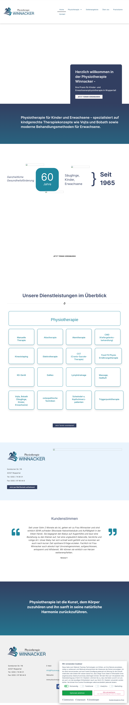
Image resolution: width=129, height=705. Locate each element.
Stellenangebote (92, 10)
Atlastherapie (50, 337)
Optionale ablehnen (77, 693)
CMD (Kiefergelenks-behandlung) (106, 337)
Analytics (103, 686)
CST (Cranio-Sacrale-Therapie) (79, 357)
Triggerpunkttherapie (109, 399)
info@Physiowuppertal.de (56, 670)
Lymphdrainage (78, 375)
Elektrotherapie (50, 356)
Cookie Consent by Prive (116, 700)
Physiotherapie (73, 10)
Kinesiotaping (21, 356)
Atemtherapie (78, 337)
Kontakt (62, 14)
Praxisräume (118, 10)
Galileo (50, 375)
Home (61, 10)
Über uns (105, 10)
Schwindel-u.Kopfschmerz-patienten (79, 399)
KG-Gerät (21, 375)
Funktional (89, 686)
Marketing (118, 686)
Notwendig (74, 686)
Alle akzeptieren (109, 693)
